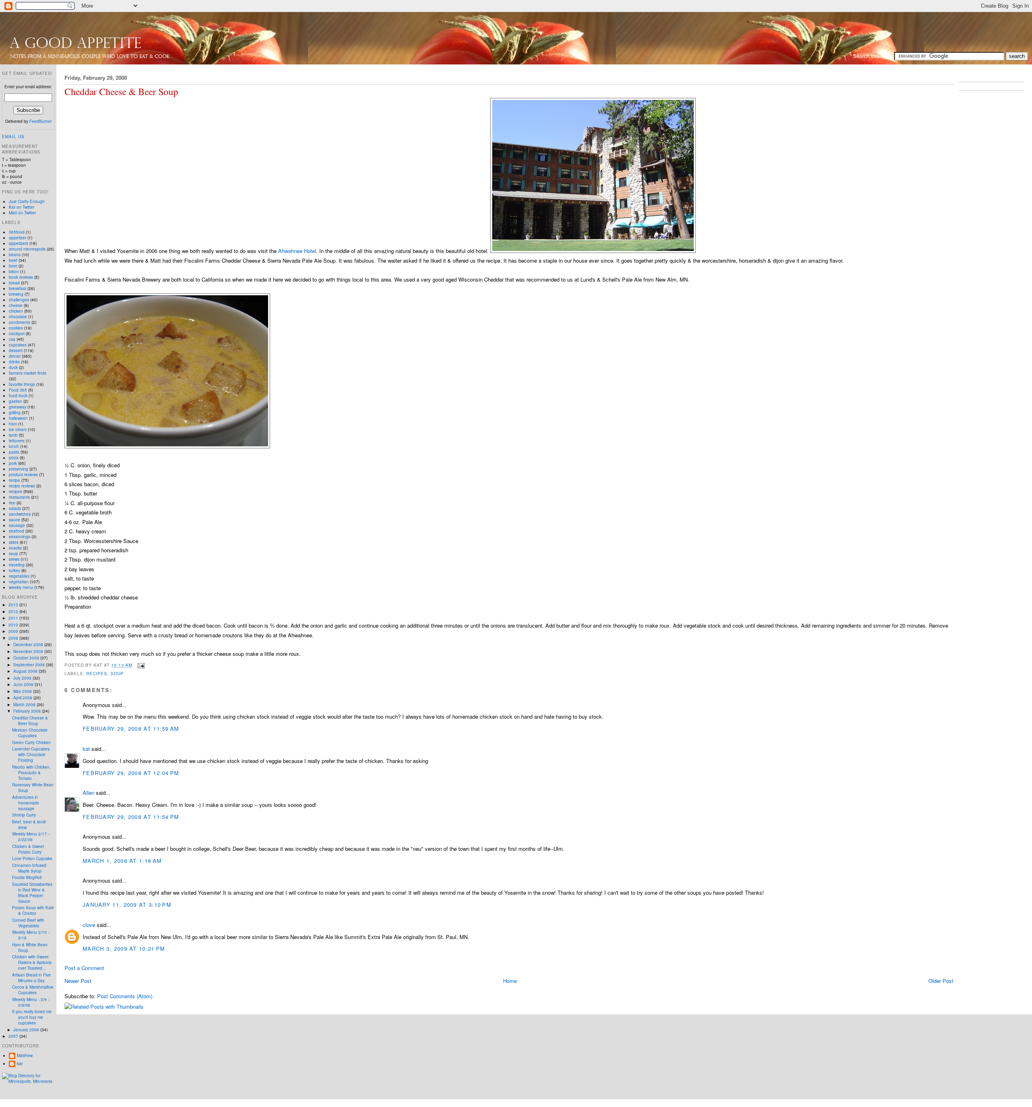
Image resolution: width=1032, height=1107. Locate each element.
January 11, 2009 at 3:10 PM (127, 904)
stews (14, 559)
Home (510, 981)
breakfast (17, 288)
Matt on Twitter (22, 213)
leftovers (17, 441)
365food (17, 232)
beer (13, 266)
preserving (18, 469)
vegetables (19, 576)
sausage (17, 525)
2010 (13, 625)
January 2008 (26, 1029)
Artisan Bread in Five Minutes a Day (31, 977)
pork (13, 463)
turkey (14, 570)
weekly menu (21, 587)
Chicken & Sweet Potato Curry (28, 849)
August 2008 (26, 671)
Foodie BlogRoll (27, 877)
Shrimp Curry (24, 815)
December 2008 (28, 644)
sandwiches (20, 514)
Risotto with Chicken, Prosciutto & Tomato (31, 772)
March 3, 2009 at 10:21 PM (124, 948)
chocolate (18, 316)
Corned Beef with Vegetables (28, 923)
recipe (14, 480)
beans (15, 254)
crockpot (17, 333)
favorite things (22, 384)
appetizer (17, 237)
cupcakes (18, 345)
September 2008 (29, 665)
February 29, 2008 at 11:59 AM (131, 728)
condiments (19, 322)
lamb (13, 435)
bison (14, 271)
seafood (16, 531)
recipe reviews (22, 486)
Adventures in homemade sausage (25, 802)
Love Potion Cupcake (32, 858)
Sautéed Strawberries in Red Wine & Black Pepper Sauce (32, 892)
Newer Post (78, 981)
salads (15, 508)
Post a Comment (84, 968)
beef (13, 260)
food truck (18, 395)
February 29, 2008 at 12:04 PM (131, 773)
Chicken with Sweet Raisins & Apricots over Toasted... (32, 962)
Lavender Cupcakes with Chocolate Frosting (31, 754)
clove (89, 925)
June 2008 (24, 684)
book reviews (21, 277)
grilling (15, 412)
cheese (16, 305)
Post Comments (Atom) (124, 996)
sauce (14, 519)
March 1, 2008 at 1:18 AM (122, 860)
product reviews (23, 474)
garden (15, 401)
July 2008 (23, 678)
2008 (13, 638)
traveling (17, 565)
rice (12, 503)
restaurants (19, 497)
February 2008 (27, 711)
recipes (96, 673)
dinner (15, 356)
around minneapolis (27, 249)
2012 (13, 611)
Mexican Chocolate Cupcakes (30, 732)
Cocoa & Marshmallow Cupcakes (32, 989)
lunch (14, 446)
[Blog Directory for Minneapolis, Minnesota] (28, 1081)
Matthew (25, 1055)
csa (12, 339)
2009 (13, 631)
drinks (14, 362)
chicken (16, 311)
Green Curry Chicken (31, 742)
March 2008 (25, 704)
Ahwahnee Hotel (297, 251)
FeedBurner (40, 121)
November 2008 (28, 651)
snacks (15, 548)
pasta (14, 452)
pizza (14, 457)
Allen (88, 792)
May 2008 (23, 691)
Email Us (13, 136)
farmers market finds (27, 373)
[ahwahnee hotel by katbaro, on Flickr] (593, 251)
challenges (19, 300)
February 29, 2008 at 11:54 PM (131, 817)
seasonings (19, 536)
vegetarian (19, 582)
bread (14, 283)
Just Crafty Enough (27, 201)
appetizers (18, 243)
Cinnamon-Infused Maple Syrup (29, 868)
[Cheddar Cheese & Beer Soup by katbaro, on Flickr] (167, 446)
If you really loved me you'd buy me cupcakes (32, 1017)
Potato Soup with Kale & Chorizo (33, 910)
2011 (13, 618)
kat (86, 749)
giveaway (17, 407)
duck (13, 367)
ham (13, 424)
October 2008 (26, 658)
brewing (16, 294)
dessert (16, 350)
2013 (13, 604)
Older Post (940, 981)
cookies (16, 328)
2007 (13, 1036)
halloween (18, 418)
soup (117, 673)
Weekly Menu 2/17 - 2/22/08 (30, 836)
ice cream (18, 429)
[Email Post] (140, 665)
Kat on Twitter (21, 207)
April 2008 (23, 698)
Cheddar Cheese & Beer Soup (121, 91)
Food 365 (18, 390)
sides (14, 542)
